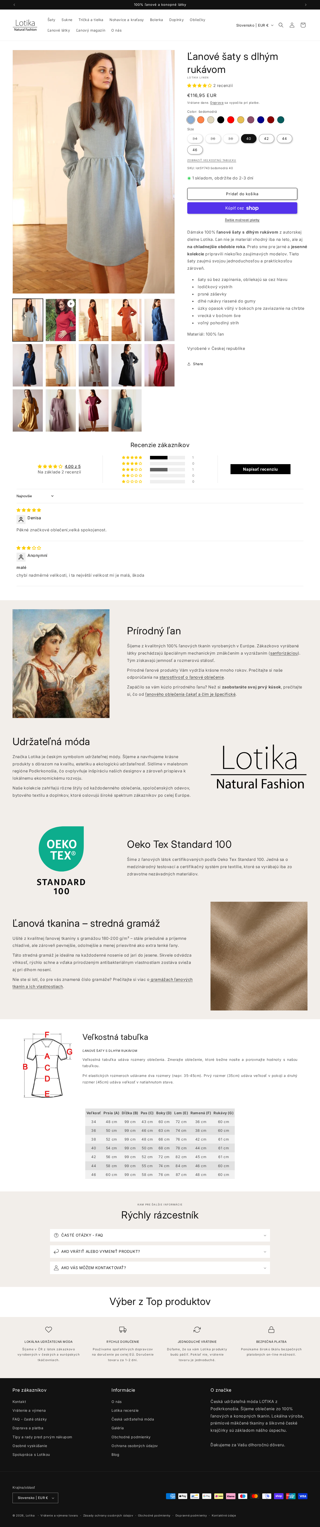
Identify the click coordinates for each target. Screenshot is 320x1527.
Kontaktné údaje (224, 1515)
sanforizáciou (284, 653)
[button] (281, 25)
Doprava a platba (28, 1428)
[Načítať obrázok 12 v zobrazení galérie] (93, 410)
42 (266, 138)
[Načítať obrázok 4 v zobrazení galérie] (159, 320)
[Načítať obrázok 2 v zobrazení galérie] (93, 320)
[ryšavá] (200, 120)
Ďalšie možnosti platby (242, 220)
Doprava (217, 103)
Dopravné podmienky (191, 1515)
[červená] (230, 120)
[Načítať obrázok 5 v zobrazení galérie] (27, 365)
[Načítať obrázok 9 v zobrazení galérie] (159, 365)
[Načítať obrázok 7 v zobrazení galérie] (93, 365)
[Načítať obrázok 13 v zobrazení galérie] (126, 410)
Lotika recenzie (125, 1410)
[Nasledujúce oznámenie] (305, 5)
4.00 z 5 (73, 466)
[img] (28, 510)
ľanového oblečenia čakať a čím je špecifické (190, 694)
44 (284, 138)
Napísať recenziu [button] (260, 469)
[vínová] (270, 120)
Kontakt (19, 1401)
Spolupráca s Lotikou (31, 1454)
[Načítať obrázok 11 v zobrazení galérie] (61, 410)
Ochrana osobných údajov (135, 1446)
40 (248, 138)
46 (195, 150)
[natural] (210, 120)
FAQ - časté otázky (29, 1419)
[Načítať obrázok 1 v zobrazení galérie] (27, 320)
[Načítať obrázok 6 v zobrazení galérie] (61, 365)
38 (233, 139)
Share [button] (198, 364)
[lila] (250, 120)
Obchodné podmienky (131, 1437)
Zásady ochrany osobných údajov (108, 1515)
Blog (115, 1454)
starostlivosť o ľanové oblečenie (192, 677)
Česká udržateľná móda (133, 1419)
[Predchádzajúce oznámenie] (14, 5)
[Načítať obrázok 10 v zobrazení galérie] (27, 410)
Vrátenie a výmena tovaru (59, 1515)
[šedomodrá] (190, 120)
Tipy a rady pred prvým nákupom (42, 1437)
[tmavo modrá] (260, 120)
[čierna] (220, 120)
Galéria (118, 1428)
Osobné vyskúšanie (29, 1446)
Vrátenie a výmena (29, 1410)
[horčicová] (240, 120)
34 (197, 139)
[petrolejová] (280, 120)
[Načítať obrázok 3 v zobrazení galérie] (126, 320)
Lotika (30, 1515)
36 (215, 139)
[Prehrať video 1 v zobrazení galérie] (61, 320)
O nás (117, 1401)
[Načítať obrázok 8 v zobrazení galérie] (126, 365)
